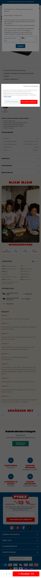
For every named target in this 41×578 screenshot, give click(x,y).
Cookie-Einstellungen (12, 102)
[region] (20, 95)
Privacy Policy (7, 96)
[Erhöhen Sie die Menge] (9, 573)
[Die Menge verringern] (4, 573)
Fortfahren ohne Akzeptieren (31, 86)
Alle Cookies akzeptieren (29, 102)
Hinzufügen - (27, 574)
